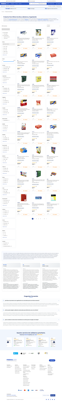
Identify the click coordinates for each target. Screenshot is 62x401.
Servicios (20, 3)
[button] (31, 300)
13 (44, 218)
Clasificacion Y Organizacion (43, 19)
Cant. (18, 47)
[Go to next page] (46, 219)
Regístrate (52, 360)
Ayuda (53, 395)
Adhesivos (27, 19)
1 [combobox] (47, 48)
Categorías (12, 3)
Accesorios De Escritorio (13, 19)
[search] (30, 4)
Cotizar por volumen (46, 395)
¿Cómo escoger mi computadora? (50, 374)
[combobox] (38, 4)
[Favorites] (49, 4)
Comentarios (9, 367)
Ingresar (59, 3)
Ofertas (16, 3)
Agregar (26, 48)
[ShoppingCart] (53, 4)
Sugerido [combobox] (48, 26)
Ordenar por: (48, 24)
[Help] (51, 4)
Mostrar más (5, 82)
